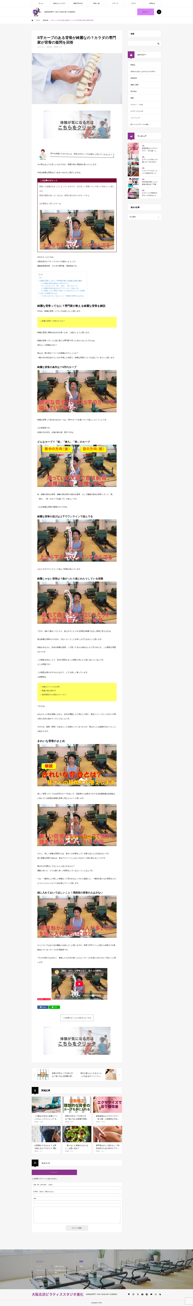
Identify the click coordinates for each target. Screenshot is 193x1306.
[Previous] (44, 229)
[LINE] (129, 1294)
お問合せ (152, 3)
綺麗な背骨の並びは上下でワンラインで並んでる (61, 288)
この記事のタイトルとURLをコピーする (77, 1018)
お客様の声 (83, 1274)
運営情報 (39, 1277)
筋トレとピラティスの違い (140, 124)
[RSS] (160, 1294)
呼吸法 (133, 65)
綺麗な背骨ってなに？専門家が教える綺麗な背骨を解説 (61, 281)
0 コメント (54, 1172)
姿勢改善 (49, 47)
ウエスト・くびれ (137, 104)
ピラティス (101, 1266)
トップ (38, 1266)
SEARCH (159, 12)
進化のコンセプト (59, 3)
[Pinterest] (147, 1294)
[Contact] (156, 1294)
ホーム (41, 3)
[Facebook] (142, 1294)
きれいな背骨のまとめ (48, 293)
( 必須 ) (43, 1184)
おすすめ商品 (102, 1270)
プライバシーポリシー (44, 1270)
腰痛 (132, 98)
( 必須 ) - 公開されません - (44, 1191)
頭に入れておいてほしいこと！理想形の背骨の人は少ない (64, 296)
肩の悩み (134, 91)
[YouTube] (151, 1294)
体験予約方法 (78, 3)
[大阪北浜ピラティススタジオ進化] (37, 12)
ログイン (146, 12)
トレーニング (135, 118)
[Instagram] (133, 1294)
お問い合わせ (59, 1266)
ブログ (133, 3)
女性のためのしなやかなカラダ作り (143, 71)
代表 (81, 1266)
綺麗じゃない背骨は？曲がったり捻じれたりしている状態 (64, 290)
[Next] (109, 229)
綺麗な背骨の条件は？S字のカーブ (56, 283)
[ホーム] (32, 20)
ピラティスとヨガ (137, 111)
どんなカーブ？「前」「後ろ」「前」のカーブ (60, 285)
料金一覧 (96, 3)
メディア (115, 3)
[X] (138, 1294)
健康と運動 (134, 85)
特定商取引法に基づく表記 (62, 1271)
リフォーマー (84, 1270)
